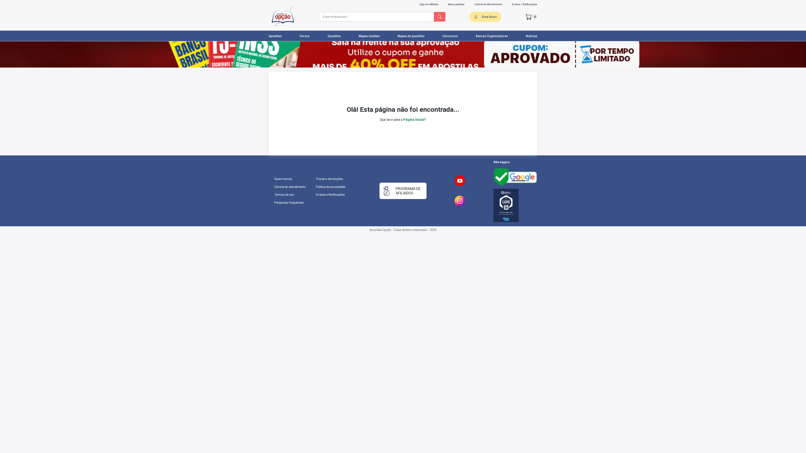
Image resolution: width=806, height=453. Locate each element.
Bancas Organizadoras (492, 36)
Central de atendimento (290, 187)
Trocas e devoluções (329, 179)
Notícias (531, 36)
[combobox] (376, 16)
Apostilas (275, 36)
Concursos (450, 36)
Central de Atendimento (488, 4)
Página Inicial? (414, 120)
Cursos (305, 36)
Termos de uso (284, 194)
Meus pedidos (456, 4)
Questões (334, 36)
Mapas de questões (411, 36)
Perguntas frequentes (289, 202)
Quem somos (283, 179)
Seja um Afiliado (429, 4)
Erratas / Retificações (524, 4)
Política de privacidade (330, 187)
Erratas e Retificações (330, 194)
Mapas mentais (369, 36)
